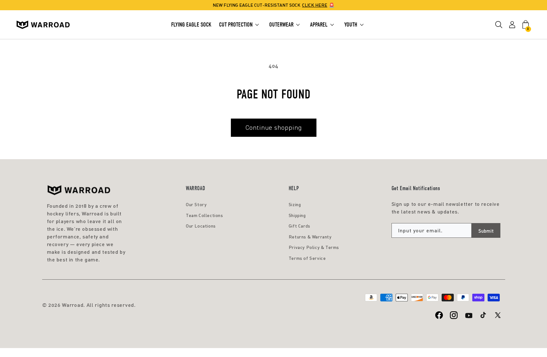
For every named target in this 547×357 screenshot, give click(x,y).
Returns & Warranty (310, 236)
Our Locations (201, 226)
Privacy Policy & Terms (314, 247)
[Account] (512, 24)
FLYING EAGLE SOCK (191, 24)
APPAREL (319, 24)
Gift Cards (299, 226)
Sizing (295, 204)
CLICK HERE (314, 5)
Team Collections (204, 215)
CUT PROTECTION (236, 24)
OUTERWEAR (281, 24)
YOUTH (350, 24)
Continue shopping (274, 127)
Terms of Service (307, 258)
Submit (486, 231)
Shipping (297, 215)
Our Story (196, 204)
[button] (498, 24)
